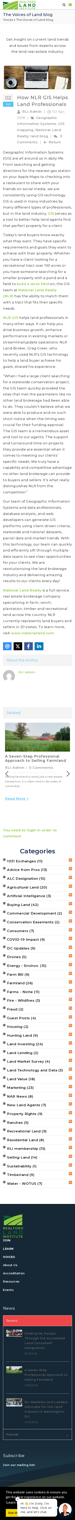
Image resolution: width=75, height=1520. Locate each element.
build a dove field (33, 284)
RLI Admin (32, 112)
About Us (10, 1265)
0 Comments (41, 768)
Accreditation (14, 1273)
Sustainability (22, 1166)
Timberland (20, 1175)
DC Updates (21, 948)
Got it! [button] (13, 1512)
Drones (17, 957)
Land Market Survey (28, 1061)
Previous (8, 774)
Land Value (21, 1079)
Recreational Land (27, 1131)
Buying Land (23, 905)
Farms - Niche (23, 992)
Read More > (17, 799)
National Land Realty (22, 590)
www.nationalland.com (32, 633)
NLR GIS (10, 318)
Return (55, 142)
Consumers (20, 931)
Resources (11, 1281)
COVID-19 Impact (26, 940)
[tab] (37, 1320)
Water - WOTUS (24, 1184)
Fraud (15, 1009)
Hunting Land (22, 1035)
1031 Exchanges (25, 861)
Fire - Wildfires (23, 1000)
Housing (18, 1027)
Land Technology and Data (35, 1070)
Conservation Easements (33, 922)
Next (67, 774)
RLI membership (26, 1149)
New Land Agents (26, 1105)
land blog (39, 136)
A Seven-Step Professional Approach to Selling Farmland (35, 758)
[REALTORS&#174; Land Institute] (19, 5)
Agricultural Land (27, 887)
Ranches (18, 1123)
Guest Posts (21, 1018)
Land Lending (22, 1053)
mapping (25, 130)
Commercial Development (34, 913)
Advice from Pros (27, 870)
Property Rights (25, 1114)
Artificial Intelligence (29, 896)
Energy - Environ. (26, 966)
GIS (61, 124)
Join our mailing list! (19, 1465)
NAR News (20, 1096)
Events (8, 1290)
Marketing (20, 1088)
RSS (70, 860)
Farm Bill (18, 974)
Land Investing (25, 1044)
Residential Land (25, 1140)
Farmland (20, 983)
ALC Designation (26, 879)
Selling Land (22, 1157)
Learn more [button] (15, 1502)
